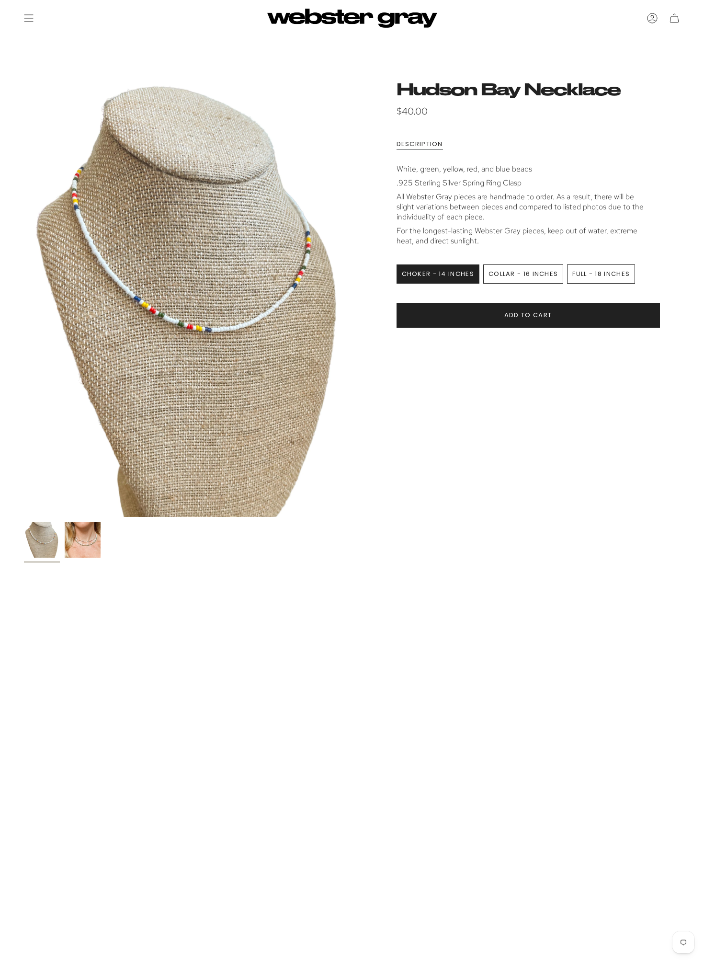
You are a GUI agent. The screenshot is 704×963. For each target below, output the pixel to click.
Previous (24, 298)
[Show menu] (28, 18)
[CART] (674, 18)
